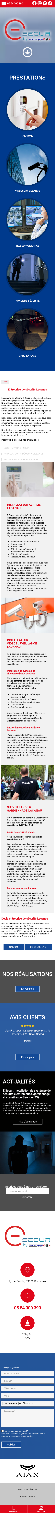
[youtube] (50, 4)
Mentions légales (27, 1489)
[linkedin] (45, 4)
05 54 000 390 (15, 3)
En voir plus (27, 988)
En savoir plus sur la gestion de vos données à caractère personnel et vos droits (23, 1434)
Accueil (5, 382)
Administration (28, 1496)
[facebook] (34, 4)
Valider (11, 1444)
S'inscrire (27, 1197)
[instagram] (40, 4)
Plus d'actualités (27, 1121)
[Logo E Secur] (27, 30)
